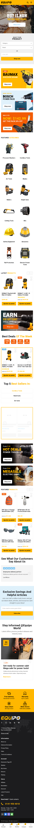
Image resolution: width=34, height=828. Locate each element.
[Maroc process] (6, 2)
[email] (2, 814)
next (31, 273)
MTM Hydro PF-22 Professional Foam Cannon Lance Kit (24, 511)
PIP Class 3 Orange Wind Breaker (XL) (8, 510)
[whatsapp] (11, 814)
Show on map (4, 733)
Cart (11, 825)
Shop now (16, 25)
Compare (24, 825)
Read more (6, 677)
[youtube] (18, 722)
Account (3, 827)
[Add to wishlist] (15, 277)
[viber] (8, 814)
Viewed (30, 827)
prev (28, 273)
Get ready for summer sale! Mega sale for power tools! (16, 667)
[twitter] (14, 722)
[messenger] (5, 814)
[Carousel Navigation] (30, 273)
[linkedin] (10, 722)
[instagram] (6, 722)
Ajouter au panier (9, 304)
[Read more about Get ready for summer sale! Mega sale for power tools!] (17, 648)
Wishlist (17, 825)
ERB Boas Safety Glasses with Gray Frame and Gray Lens (9, 541)
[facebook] (1, 722)
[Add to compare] (15, 279)
